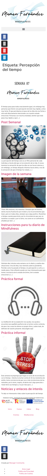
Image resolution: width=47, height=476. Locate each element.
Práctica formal (12, 279)
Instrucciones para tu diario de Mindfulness (23, 226)
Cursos (19, 409)
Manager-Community (16, 463)
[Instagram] (4, 44)
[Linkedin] (4, 57)
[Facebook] (4, 37)
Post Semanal (11, 122)
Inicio (10, 409)
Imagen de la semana (16, 174)
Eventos (16, 415)
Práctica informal (13, 333)
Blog (37, 409)
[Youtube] (4, 51)
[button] (23, 29)
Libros (29, 409)
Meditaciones (29, 415)
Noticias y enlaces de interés (21, 389)
